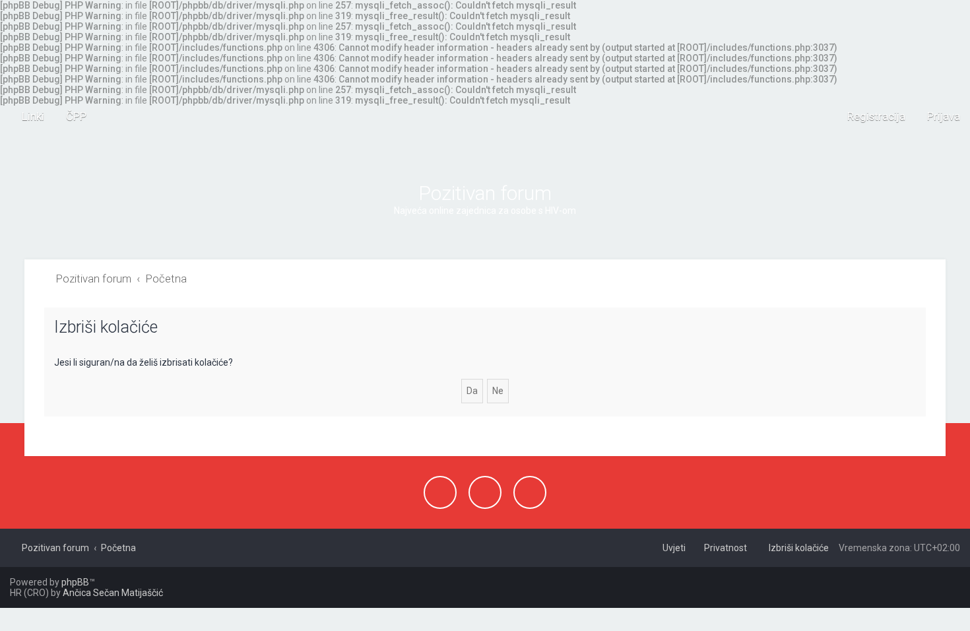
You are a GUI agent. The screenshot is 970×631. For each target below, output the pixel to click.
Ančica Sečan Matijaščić (113, 592)
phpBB (75, 582)
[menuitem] (70, 116)
